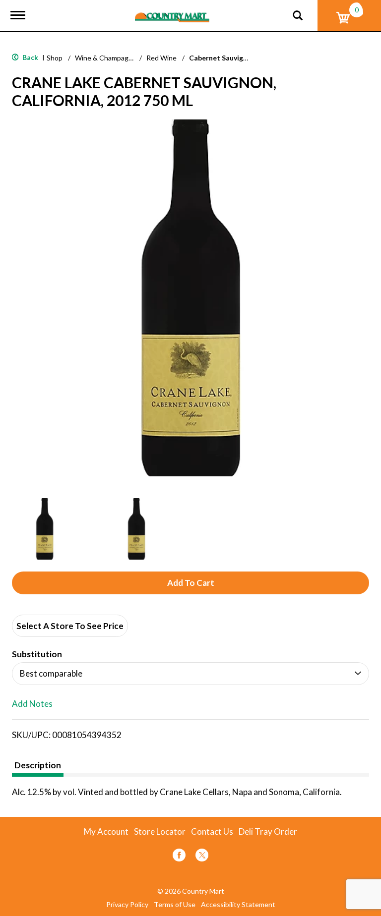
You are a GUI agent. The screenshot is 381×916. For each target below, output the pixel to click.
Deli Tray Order (268, 832)
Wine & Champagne (105, 58)
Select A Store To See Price (70, 626)
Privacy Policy (127, 905)
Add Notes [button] (32, 704)
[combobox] (190, 674)
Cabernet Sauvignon (222, 58)
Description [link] (37, 765)
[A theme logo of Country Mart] (172, 11)
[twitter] (201, 857)
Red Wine (161, 58)
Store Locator (160, 832)
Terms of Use (174, 905)
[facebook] (179, 857)
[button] (44, 529)
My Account (106, 832)
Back (29, 57)
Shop (55, 58)
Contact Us (212, 832)
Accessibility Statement (238, 905)
